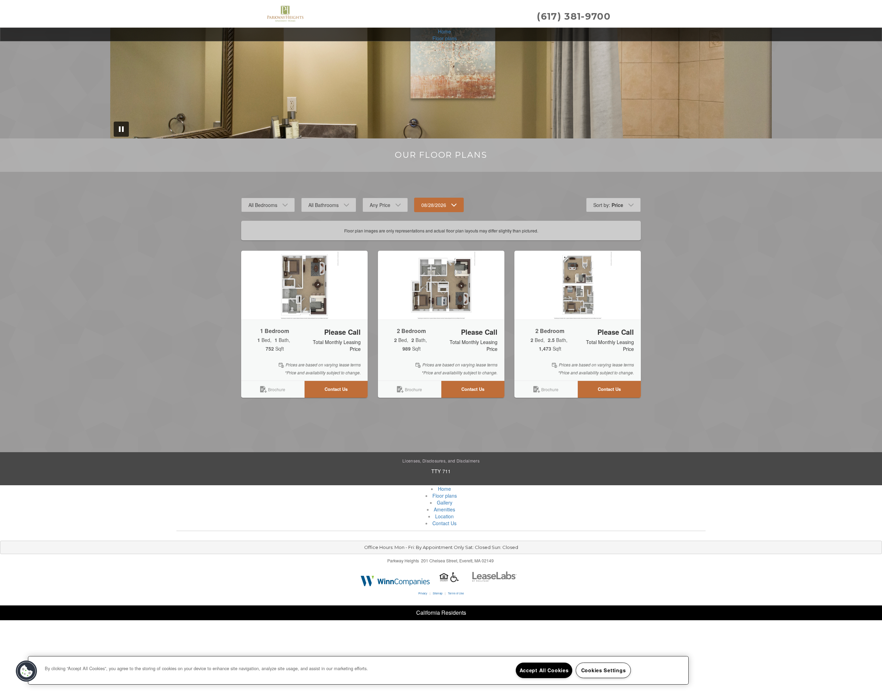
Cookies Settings (603, 670)
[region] (358, 670)
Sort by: (608, 204)
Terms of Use (456, 593)
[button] (304, 285)
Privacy (422, 593)
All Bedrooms (262, 204)
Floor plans (444, 38)
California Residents (441, 612)
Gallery (444, 502)
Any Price (380, 204)
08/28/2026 (433, 204)
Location (444, 516)
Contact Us (336, 389)
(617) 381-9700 (574, 16)
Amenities (444, 509)
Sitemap (437, 593)
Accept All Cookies (544, 670)
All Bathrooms (323, 204)
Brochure (276, 389)
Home (444, 31)
